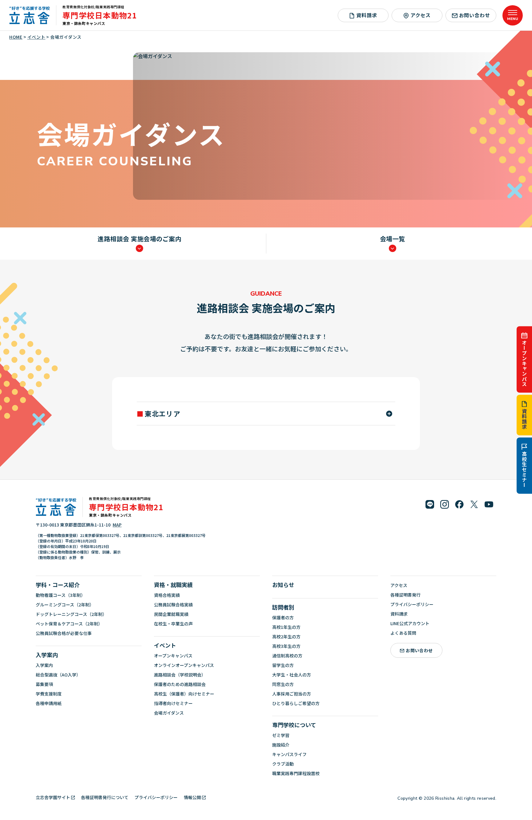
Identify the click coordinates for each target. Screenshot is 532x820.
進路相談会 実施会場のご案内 (139, 239)
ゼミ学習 (280, 735)
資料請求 (524, 419)
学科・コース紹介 (58, 585)
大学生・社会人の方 (291, 675)
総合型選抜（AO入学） (58, 675)
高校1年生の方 (286, 627)
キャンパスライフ (289, 754)
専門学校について (294, 725)
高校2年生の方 (286, 636)
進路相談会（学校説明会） (180, 675)
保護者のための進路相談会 (180, 684)
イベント (165, 645)
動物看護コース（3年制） (60, 595)
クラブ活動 (283, 764)
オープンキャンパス (524, 363)
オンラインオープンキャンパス (184, 665)
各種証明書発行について (104, 797)
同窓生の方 (283, 684)
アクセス (420, 15)
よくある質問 (403, 633)
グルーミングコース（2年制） (65, 604)
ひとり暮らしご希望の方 (296, 703)
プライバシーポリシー (411, 604)
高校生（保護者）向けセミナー (184, 694)
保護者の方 (283, 617)
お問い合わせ (474, 15)
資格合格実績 (167, 595)
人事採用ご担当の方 (291, 694)
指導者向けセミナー (173, 703)
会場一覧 (392, 239)
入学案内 (47, 655)
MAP (117, 525)
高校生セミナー (524, 469)
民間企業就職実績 (171, 614)
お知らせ (283, 585)
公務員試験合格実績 (173, 604)
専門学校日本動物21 (99, 15)
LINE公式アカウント (409, 623)
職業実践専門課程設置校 (296, 773)
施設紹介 (280, 745)
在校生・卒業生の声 (173, 624)
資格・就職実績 (173, 585)
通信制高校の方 (287, 655)
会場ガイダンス (169, 713)
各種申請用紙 (49, 703)
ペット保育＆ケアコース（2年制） (69, 624)
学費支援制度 (49, 694)
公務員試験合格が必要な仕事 (64, 633)
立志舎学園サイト (53, 797)
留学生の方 (283, 665)
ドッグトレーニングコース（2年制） (71, 614)
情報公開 (192, 797)
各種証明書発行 (405, 595)
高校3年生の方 (286, 646)
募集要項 (44, 684)
